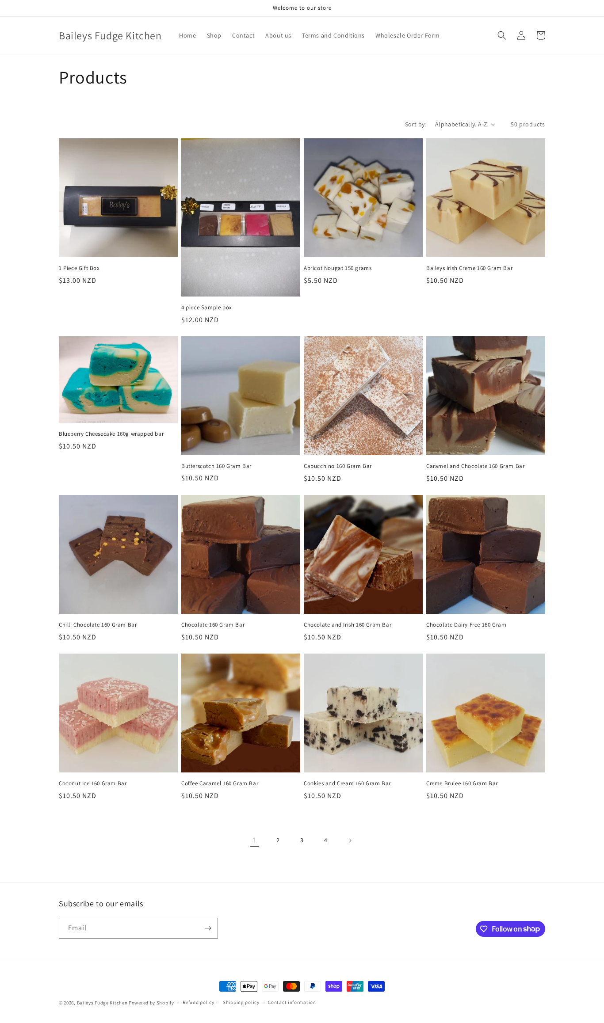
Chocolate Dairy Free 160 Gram (466, 624)
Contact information (292, 1002)
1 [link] (254, 839)
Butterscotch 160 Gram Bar (216, 466)
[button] (502, 35)
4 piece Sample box (206, 307)
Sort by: (415, 124)
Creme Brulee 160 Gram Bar (462, 783)
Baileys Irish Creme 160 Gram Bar (469, 268)
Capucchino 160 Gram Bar (338, 466)
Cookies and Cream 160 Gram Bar (347, 783)
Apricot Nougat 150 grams (337, 268)
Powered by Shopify (151, 1003)
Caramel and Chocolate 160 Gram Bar (475, 466)
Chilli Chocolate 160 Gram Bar (98, 624)
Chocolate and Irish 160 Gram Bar (347, 624)
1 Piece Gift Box (79, 268)
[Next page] (349, 840)
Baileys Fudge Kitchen (102, 1003)
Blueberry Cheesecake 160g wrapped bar (111, 433)
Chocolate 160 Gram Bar (213, 624)
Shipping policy (241, 1002)
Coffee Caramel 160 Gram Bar (219, 783)
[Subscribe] (208, 928)
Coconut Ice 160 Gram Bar (92, 783)
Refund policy (198, 1002)
